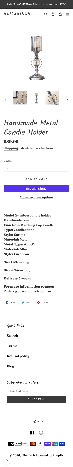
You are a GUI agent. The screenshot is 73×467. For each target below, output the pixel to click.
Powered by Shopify (50, 455)
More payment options (36, 197)
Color (8, 161)
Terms (12, 346)
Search (12, 335)
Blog (10, 366)
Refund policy (18, 356)
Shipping (11, 148)
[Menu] (67, 13)
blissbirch (17, 13)
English (35, 421)
